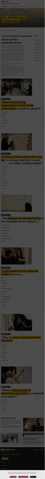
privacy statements (34, 473)
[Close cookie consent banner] (43, 472)
